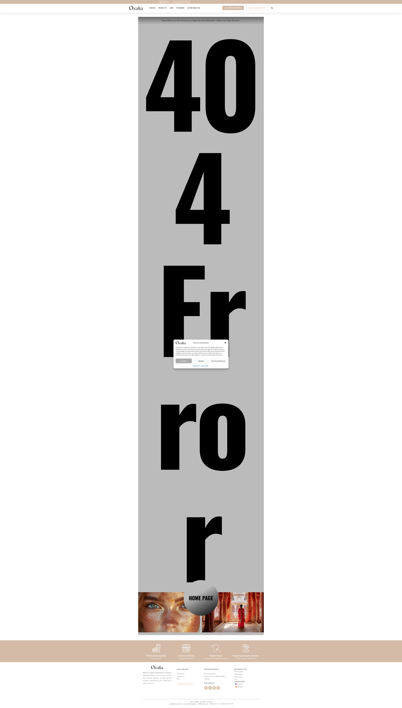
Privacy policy (205, 366)
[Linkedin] (218, 688)
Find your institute (186, 656)
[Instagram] (210, 688)
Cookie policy (196, 366)
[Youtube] (214, 688)
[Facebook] (206, 688)
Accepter (184, 361)
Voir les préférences (218, 361)
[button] (225, 343)
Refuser (201, 361)
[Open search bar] (272, 8)
